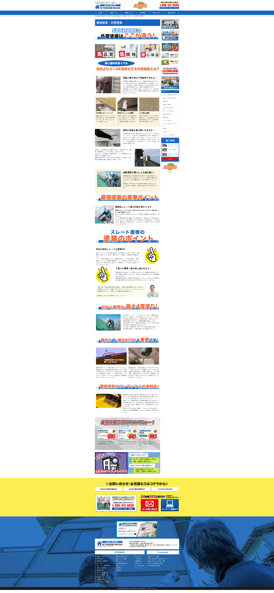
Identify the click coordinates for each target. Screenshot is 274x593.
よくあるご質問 (140, 565)
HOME (101, 12)
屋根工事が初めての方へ (122, 556)
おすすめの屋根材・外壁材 (155, 563)
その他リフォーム (166, 131)
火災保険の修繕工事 (122, 563)
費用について (129, 12)
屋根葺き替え (165, 101)
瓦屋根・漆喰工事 (166, 114)
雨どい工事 (99, 563)
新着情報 (138, 561)
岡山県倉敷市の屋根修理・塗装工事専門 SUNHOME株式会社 (132, 588)
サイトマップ (138, 567)
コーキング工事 (101, 574)
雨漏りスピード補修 (121, 558)
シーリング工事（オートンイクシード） (169, 124)
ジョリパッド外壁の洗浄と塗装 (169, 94)
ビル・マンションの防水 (103, 581)
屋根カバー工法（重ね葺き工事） (169, 98)
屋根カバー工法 (101, 556)
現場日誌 (119, 570)
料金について (119, 561)
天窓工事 (165, 128)
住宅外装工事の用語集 (154, 565)
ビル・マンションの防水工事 (169, 134)
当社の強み (138, 558)
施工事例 (142, 12)
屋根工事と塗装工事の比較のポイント (158, 558)
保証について (119, 565)
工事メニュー (114, 12)
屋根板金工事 (165, 117)
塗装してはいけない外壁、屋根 (156, 561)
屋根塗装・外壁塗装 (167, 104)
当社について (156, 12)
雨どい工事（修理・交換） (168, 107)
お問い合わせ (171, 12)
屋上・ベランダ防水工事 (168, 110)
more (170, 159)
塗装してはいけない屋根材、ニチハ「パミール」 (112, 295)
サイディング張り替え (167, 120)
